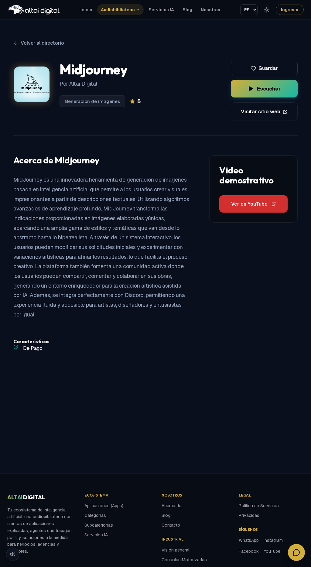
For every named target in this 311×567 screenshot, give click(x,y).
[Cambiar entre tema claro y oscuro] (266, 9)
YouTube (272, 551)
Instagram (273, 540)
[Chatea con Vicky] (296, 552)
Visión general (175, 550)
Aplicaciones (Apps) (103, 505)
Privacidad (249, 515)
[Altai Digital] (33, 9)
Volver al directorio (42, 43)
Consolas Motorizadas (184, 559)
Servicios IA (161, 9)
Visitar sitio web (260, 111)
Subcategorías (98, 525)
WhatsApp (249, 540)
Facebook (249, 551)
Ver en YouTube (249, 204)
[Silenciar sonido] (12, 554)
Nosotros (210, 9)
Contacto (171, 525)
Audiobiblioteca (118, 9)
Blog (187, 9)
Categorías (95, 515)
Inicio (86, 9)
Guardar (268, 68)
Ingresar (290, 9)
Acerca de (171, 505)
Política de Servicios (259, 505)
